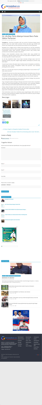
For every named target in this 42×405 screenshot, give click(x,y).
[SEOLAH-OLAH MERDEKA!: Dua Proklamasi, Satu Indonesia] (4, 291)
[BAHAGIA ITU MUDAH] (21, 263)
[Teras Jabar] (2, 12)
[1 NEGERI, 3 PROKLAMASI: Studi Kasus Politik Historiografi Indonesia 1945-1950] (4, 297)
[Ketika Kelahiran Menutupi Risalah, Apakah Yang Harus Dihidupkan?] (4, 285)
